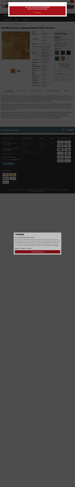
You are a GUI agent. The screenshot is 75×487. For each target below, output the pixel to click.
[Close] (65, 4)
